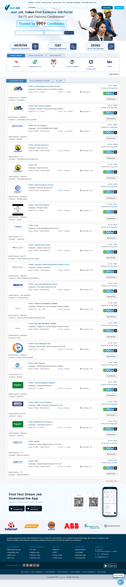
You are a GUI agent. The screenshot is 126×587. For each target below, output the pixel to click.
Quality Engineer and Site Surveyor (47, 86)
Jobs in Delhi (24, 572)
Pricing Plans (57, 2)
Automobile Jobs (13, 552)
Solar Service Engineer (42, 106)
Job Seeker (32, 7)
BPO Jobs (11, 558)
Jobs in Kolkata (75, 572)
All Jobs (59, 81)
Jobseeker (107, 8)
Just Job (62, 577)
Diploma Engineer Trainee (44, 185)
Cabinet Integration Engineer (45, 383)
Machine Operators (41, 145)
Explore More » (114, 74)
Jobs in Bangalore (36, 572)
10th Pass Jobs (35, 558)
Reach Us (56, 549)
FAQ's (55, 552)
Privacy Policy (57, 555)
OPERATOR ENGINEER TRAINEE (45, 303)
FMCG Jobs (11, 555)
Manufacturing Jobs (14, 549)
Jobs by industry (55, 55)
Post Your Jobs (46, 2)
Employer (31, 12)
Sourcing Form (80, 558)
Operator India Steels (42, 245)
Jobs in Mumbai (50, 572)
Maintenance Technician (43, 422)
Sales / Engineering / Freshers (40, 81)
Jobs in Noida (101, 572)
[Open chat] (120, 581)
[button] (119, 575)
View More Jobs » (112, 481)
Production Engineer (42, 205)
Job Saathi (89, 2)
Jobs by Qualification (35, 55)
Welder (37, 441)
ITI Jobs (33, 549)
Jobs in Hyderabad (88, 572)
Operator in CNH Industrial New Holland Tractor (51, 264)
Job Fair (37, 2)
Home (32, 2)
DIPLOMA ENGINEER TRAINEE (45, 324)
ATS (64, 2)
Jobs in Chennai (63, 572)
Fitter (36, 225)
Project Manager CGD (42, 344)
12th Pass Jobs (35, 555)
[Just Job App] (110, 565)
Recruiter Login (81, 555)
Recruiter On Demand (73, 2)
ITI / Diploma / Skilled (16, 81)
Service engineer (40, 125)
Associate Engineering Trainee (45, 284)
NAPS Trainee (39, 363)
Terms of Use (57, 558)
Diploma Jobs (35, 552)
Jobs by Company (16, 55)
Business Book (81, 549)
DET (36, 165)
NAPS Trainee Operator (43, 402)
